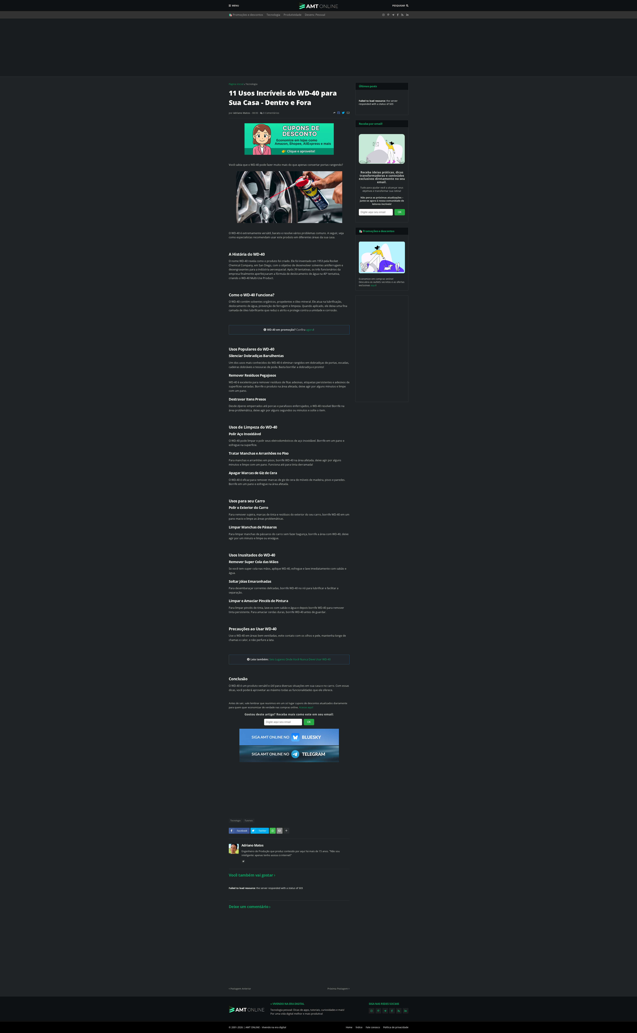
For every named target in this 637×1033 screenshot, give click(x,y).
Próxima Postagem (337, 988)
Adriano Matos (252, 845)
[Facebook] (338, 112)
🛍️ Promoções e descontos (246, 15)
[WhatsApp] (273, 831)
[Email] (348, 112)
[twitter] (243, 861)
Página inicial (236, 84)
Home (349, 1027)
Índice (359, 1027)
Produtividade (292, 15)
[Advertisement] (318, 47)
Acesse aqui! (306, 707)
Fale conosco (373, 1027)
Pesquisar (398, 5)
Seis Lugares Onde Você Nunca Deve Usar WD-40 (300, 659)
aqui (373, 285)
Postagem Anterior (240, 988)
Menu (235, 5)
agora (309, 330)
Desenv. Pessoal (315, 15)
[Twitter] (343, 112)
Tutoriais (249, 820)
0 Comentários (271, 112)
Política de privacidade (395, 1027)
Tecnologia (273, 15)
